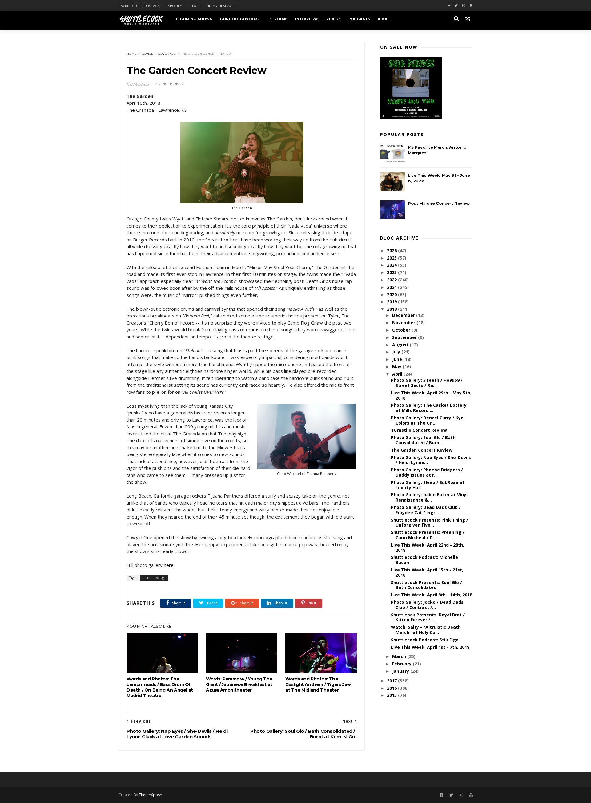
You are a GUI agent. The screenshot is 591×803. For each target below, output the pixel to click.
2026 (392, 250)
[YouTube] (471, 795)
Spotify (175, 5)
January (401, 671)
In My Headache (222, 5)
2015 (392, 695)
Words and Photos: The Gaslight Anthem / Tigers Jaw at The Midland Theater (318, 684)
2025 (392, 258)
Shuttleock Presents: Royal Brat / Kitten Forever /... (428, 617)
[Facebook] (449, 5)
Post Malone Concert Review (439, 203)
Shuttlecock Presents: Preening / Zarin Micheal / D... (427, 534)
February (402, 664)
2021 (392, 287)
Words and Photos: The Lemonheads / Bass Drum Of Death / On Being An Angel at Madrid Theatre (160, 687)
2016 (392, 688)
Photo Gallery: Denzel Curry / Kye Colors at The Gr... (427, 420)
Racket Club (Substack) (139, 5)
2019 (392, 302)
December (404, 315)
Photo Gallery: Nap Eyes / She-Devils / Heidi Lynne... (431, 460)
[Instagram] (463, 5)
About (384, 19)
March (399, 656)
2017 (392, 681)
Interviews (307, 19)
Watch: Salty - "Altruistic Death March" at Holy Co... (426, 629)
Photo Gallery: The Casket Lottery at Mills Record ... (429, 407)
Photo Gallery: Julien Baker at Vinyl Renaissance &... (429, 497)
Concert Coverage (241, 19)
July (396, 352)
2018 (392, 309)
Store (195, 5)
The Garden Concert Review (421, 450)
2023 (392, 272)
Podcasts (359, 19)
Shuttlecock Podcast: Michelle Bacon (424, 559)
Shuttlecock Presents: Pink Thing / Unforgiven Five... (429, 522)
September (405, 337)
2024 (392, 265)
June (397, 359)
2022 (392, 280)
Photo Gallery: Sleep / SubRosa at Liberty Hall (427, 484)
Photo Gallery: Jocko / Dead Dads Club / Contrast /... (427, 604)
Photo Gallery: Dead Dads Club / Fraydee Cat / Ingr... (426, 509)
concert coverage (159, 54)
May (397, 366)
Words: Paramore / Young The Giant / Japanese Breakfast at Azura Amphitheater (239, 684)
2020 (392, 294)
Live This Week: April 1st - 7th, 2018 (430, 647)
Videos (333, 19)
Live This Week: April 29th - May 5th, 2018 (431, 395)
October (402, 330)
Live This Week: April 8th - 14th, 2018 (431, 595)
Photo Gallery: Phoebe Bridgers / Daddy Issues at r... (427, 472)
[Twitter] (456, 5)
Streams (278, 19)
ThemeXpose (150, 794)
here (169, 565)
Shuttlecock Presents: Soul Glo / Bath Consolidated (426, 585)
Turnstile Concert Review (419, 430)
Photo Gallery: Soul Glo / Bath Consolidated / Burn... (423, 440)
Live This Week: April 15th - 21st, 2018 (427, 572)
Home (132, 54)
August (401, 345)
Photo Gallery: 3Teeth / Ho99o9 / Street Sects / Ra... (427, 382)
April (398, 374)
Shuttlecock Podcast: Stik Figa (425, 640)
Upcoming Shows (193, 19)
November (404, 322)
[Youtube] (471, 5)
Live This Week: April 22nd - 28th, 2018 (427, 547)
